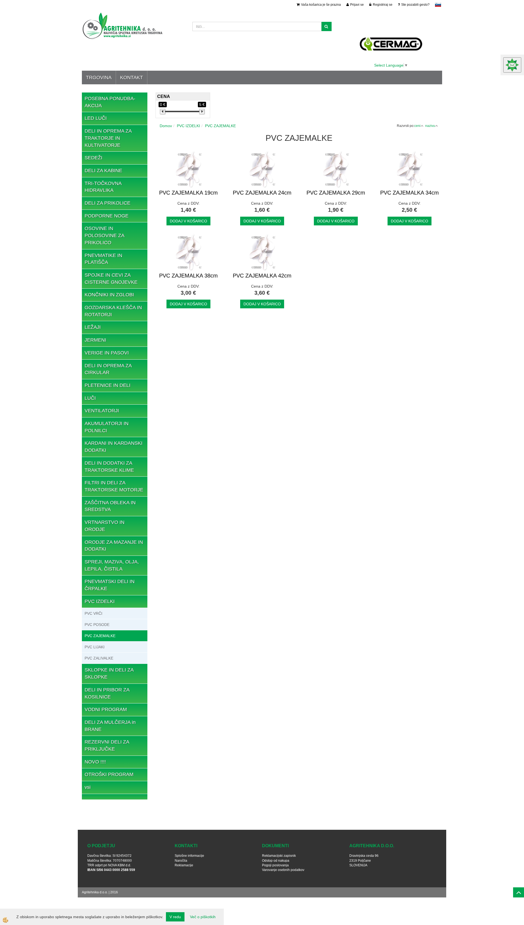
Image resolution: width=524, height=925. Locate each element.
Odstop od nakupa (275, 861)
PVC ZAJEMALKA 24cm (262, 193)
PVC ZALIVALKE (99, 658)
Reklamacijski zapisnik (279, 856)
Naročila (181, 861)
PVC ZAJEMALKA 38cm (188, 276)
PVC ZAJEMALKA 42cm (262, 276)
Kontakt (131, 77)
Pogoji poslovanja (275, 865)
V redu (175, 917)
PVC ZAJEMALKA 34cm (409, 193)
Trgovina (99, 77)
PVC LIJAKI (95, 647)
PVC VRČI (93, 613)
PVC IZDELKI (188, 126)
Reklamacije (184, 865)
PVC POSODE (97, 624)
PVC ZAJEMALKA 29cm (335, 193)
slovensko (438, 4)
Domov (166, 126)
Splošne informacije (189, 856)
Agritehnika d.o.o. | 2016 (100, 892)
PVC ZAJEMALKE (100, 636)
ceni (417, 126)
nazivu (430, 126)
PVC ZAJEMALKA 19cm (188, 193)
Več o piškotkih (203, 917)
